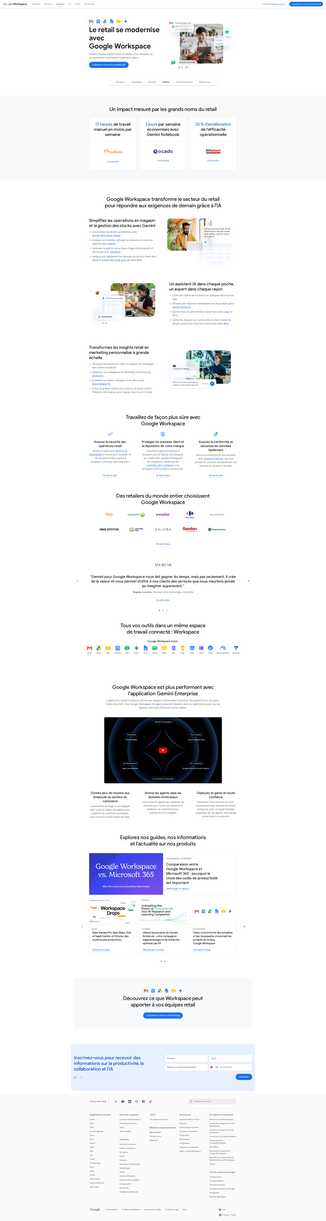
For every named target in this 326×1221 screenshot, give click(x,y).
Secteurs (60, 4)
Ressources (89, 4)
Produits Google (172, 1209)
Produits (48, 4)
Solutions (36, 4)
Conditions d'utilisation (130, 1209)
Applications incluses (100, 1115)
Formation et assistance (221, 1115)
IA (69, 4)
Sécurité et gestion (129, 1115)
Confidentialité (111, 1209)
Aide (185, 1209)
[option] (120, 82)
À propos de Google (152, 1209)
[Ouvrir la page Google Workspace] (15, 4)
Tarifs (77, 4)
